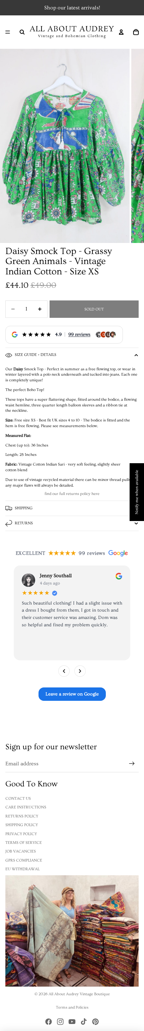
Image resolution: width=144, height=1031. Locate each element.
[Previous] (64, 671)
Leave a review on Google (72, 694)
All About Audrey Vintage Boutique (79, 994)
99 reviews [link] (79, 334)
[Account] (121, 32)
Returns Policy (21, 816)
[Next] (80, 671)
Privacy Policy (21, 834)
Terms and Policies (72, 1007)
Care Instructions (25, 807)
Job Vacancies (20, 851)
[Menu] (7, 32)
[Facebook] (49, 1022)
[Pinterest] (95, 1022)
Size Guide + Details (35, 355)
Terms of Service (23, 843)
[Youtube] (72, 1022)
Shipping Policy (21, 825)
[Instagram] (60, 1022)
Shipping (23, 508)
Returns (24, 523)
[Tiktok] (84, 1022)
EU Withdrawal (22, 869)
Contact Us (18, 798)
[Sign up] (132, 764)
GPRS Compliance (23, 860)
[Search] (22, 32)
